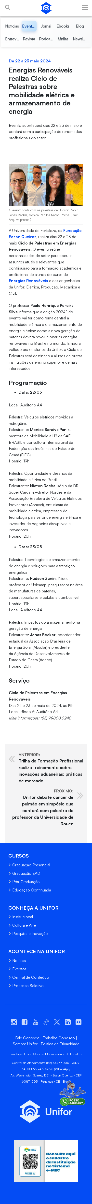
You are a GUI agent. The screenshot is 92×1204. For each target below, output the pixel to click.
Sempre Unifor (25, 1043)
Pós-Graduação (26, 881)
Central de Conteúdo (30, 977)
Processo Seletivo (28, 985)
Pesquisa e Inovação (30, 933)
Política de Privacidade (60, 1043)
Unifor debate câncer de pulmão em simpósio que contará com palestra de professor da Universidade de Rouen (42, 807)
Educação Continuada (31, 890)
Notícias (19, 960)
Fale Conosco (27, 1037)
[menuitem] (12, 26)
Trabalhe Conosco (59, 1037)
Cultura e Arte (24, 925)
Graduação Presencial (31, 864)
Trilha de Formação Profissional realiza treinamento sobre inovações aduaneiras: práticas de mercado (51, 767)
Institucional (22, 916)
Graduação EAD (26, 873)
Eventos (19, 968)
